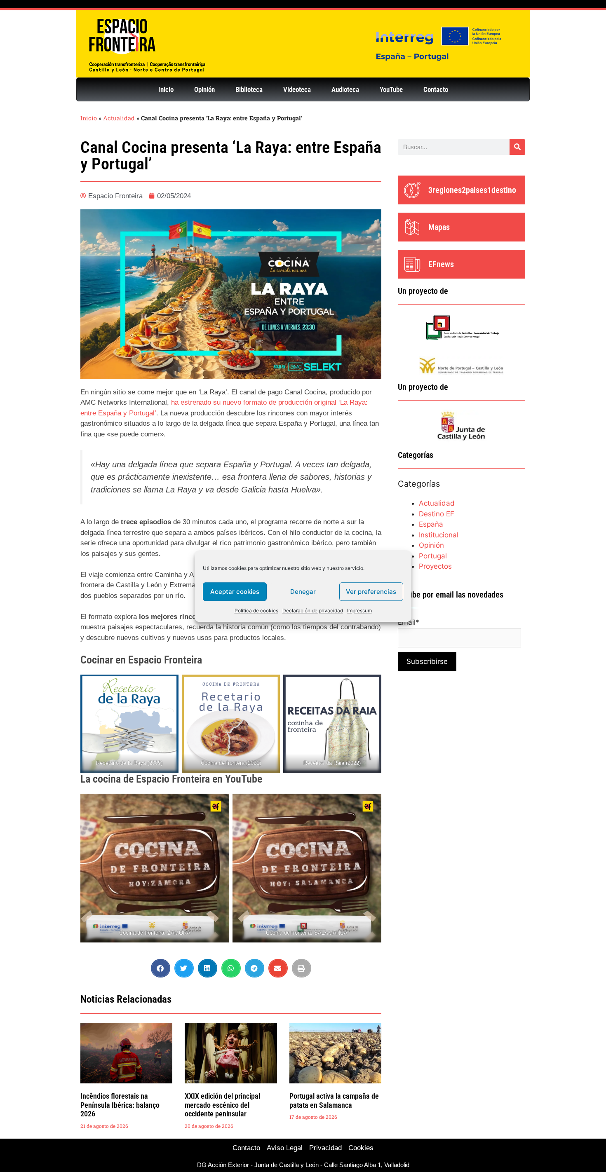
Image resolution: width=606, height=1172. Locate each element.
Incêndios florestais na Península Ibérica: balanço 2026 (120, 1105)
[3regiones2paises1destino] (412, 190)
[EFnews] (412, 264)
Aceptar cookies (234, 591)
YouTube (391, 89)
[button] (160, 968)
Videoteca (297, 89)
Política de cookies (256, 610)
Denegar (303, 591)
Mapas (439, 227)
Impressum (359, 610)
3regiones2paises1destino (472, 190)
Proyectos (435, 566)
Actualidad (119, 118)
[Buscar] (517, 147)
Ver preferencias (371, 591)
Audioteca (345, 89)
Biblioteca (249, 89)
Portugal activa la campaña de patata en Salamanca (334, 1100)
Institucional (438, 535)
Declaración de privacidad (312, 610)
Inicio (166, 89)
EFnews (441, 264)
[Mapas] (412, 227)
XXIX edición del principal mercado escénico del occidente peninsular (222, 1105)
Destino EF (436, 514)
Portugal (433, 556)
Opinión (204, 89)
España (431, 524)
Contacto (435, 89)
